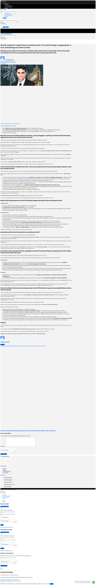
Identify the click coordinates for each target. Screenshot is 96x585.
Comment (3, 446)
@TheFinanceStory (8, 479)
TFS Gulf (4, 1)
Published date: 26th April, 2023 (8, 61)
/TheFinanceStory (8, 477)
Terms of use (5, 472)
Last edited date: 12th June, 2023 (8, 62)
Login (4, 16)
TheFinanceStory (10, 59)
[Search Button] (15, 12)
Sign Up (4, 501)
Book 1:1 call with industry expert (82, 581)
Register (6, 27)
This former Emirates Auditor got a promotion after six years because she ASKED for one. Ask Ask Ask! (28, 430)
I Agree (51, 583)
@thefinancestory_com (9, 484)
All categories (5, 3)
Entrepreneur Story (9, 5)
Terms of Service (17, 581)
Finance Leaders (8, 7)
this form (28, 333)
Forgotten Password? (5, 527)
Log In (11, 550)
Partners (4, 470)
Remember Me (5, 517)
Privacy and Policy (7, 471)
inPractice (7, 4)
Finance (4, 468)
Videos (6, 8)
